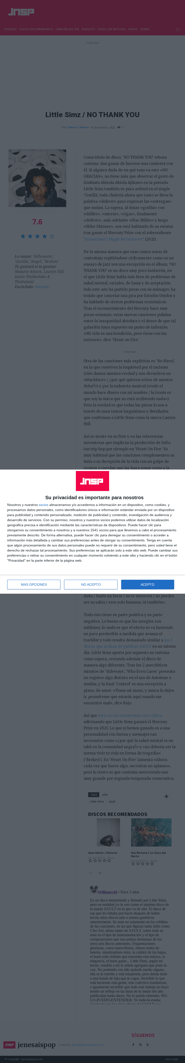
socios (43, 504)
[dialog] (92, 532)
